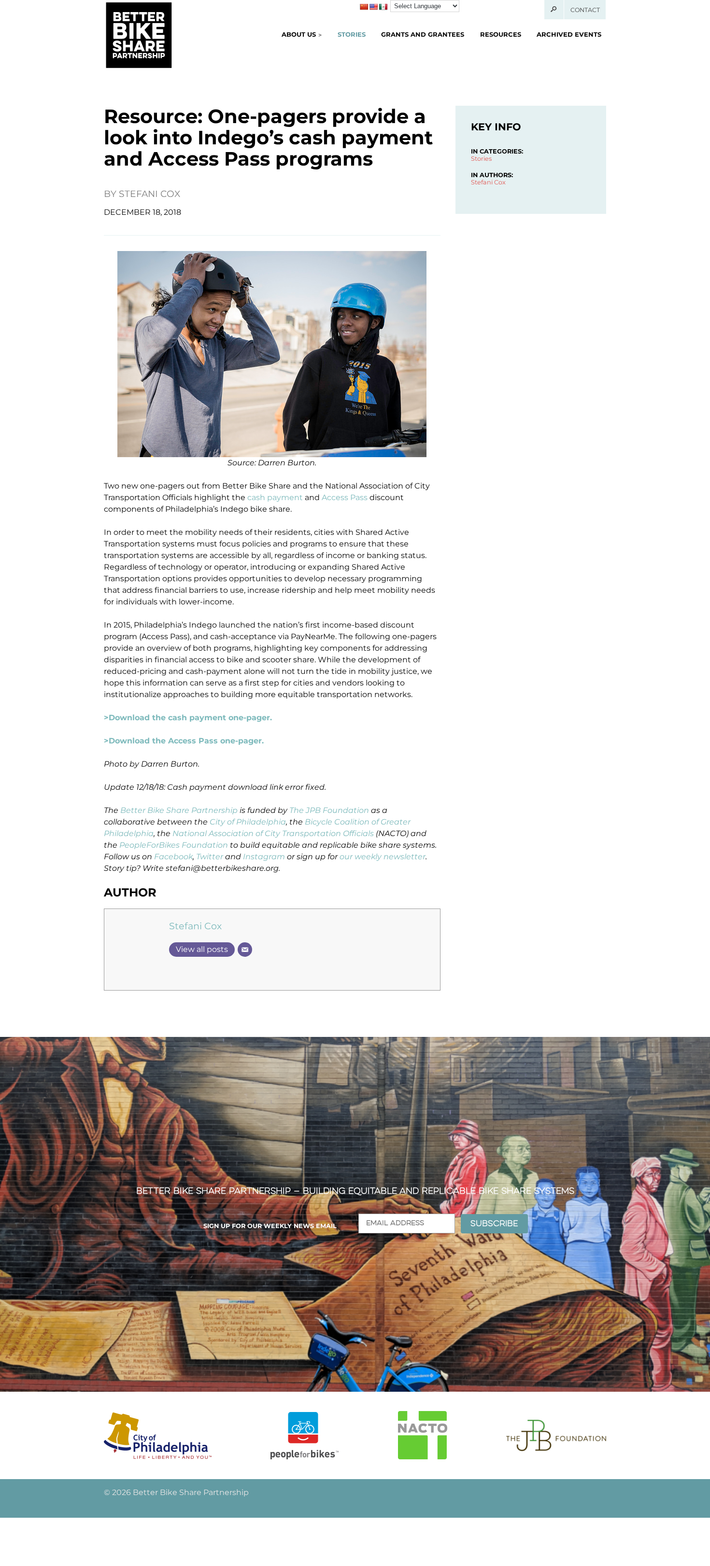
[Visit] (158, 1435)
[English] (373, 7)
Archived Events (569, 34)
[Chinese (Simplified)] (363, 7)
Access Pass (345, 497)
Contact (585, 10)
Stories (352, 34)
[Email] (245, 949)
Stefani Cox (149, 193)
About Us (299, 34)
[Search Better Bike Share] (554, 9)
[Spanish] (383, 7)
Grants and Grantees (422, 34)
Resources (500, 34)
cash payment (275, 497)
